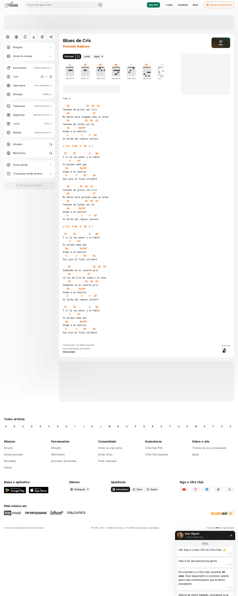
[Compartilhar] (51, 37)
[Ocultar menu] (7, 37)
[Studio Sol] (222, 513)
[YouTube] (184, 489)
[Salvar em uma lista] (25, 37)
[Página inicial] (11, 5)
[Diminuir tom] (42, 76)
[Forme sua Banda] (35, 512)
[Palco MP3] (76, 513)
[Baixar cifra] (33, 37)
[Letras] (56, 513)
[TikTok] (218, 489)
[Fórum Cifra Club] (12, 513)
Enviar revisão (69, 352)
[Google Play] (15, 490)
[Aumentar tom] (50, 76)
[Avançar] (163, 71)
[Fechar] (231, 535)
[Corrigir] (42, 37)
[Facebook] (207, 489)
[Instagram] (195, 489)
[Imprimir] (16, 37)
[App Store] (39, 490)
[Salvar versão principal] (78, 56)
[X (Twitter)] (229, 489)
